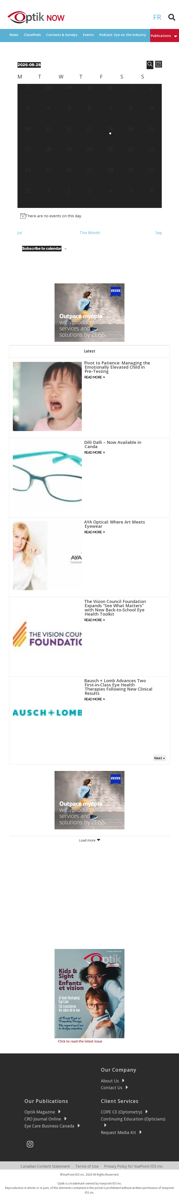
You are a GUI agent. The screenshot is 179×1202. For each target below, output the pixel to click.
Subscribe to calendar (42, 248)
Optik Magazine (39, 1112)
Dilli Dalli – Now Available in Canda (112, 444)
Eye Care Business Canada (49, 1126)
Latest (89, 351)
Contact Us (111, 1087)
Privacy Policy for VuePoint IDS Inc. (133, 1166)
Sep (158, 232)
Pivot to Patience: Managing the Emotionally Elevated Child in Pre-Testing (117, 367)
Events (88, 34)
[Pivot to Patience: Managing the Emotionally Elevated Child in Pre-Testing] (47, 396)
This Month (89, 232)
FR (157, 17)
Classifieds (32, 34)
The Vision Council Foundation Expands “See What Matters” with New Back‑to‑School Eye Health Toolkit (115, 608)
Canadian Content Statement (45, 1166)
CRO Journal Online (42, 1119)
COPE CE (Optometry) (121, 1112)
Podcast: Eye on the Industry (122, 34)
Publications (161, 35)
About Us (110, 1081)
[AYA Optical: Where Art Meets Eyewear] (47, 555)
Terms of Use (87, 1166)
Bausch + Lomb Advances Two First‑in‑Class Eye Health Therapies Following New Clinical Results (118, 687)
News (14, 34)
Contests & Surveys (61, 34)
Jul (19, 232)
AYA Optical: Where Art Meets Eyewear (114, 524)
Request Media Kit (118, 1132)
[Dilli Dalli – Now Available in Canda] (47, 475)
